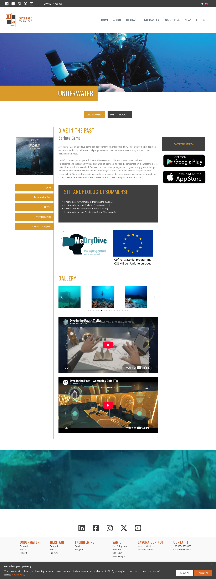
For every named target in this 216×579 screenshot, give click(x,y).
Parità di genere (119, 546)
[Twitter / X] (25, 4)
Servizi (23, 549)
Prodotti (24, 546)
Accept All (203, 572)
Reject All (184, 572)
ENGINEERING (172, 20)
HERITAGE (132, 20)
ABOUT (117, 20)
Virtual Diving (43, 216)
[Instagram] (19, 4)
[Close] (213, 564)
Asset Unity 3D (119, 556)
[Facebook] (13, 4)
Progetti (23, 552)
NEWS (188, 20)
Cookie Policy (18, 574)
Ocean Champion (41, 226)
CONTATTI (202, 20)
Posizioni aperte (145, 549)
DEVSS (47, 207)
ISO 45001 (117, 552)
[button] (62, 297)
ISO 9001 (116, 549)
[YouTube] (31, 4)
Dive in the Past (42, 197)
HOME (104, 20)
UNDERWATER (151, 20)
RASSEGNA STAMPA (184, 144)
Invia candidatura (146, 546)
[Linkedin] (7, 4)
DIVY (48, 187)
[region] (108, 570)
